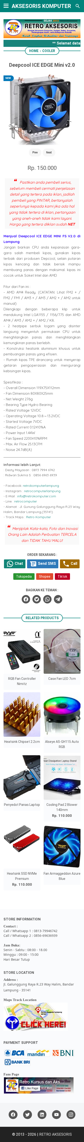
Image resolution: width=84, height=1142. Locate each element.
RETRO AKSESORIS (55, 1134)
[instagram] (70, 1114)
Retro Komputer (38, 517)
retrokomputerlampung (41, 486)
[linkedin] (42, 1114)
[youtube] (56, 1114)
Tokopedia (24, 576)
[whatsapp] (47, 599)
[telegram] (58, 599)
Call (73, 563)
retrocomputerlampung (42, 491)
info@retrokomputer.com (36, 496)
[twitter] (36, 599)
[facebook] (26, 599)
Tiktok (62, 576)
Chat (18, 563)
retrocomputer (25, 501)
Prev (35, 152)
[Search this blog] (77, 6)
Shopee (44, 576)
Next (49, 152)
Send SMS (46, 563)
